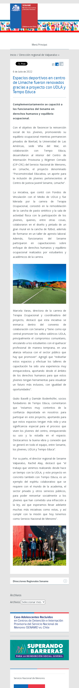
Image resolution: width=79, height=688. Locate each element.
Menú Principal (39, 44)
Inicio (13, 55)
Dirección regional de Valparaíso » (39, 55)
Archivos (15, 602)
